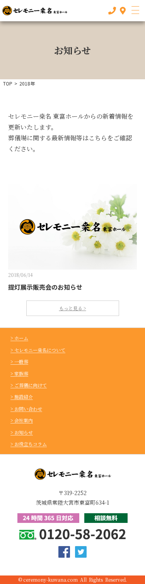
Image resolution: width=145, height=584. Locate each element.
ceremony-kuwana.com (50, 579)
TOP (7, 83)
